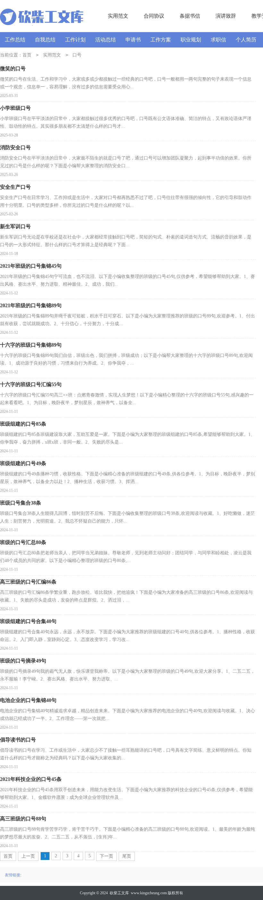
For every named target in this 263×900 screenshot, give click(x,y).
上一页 (28, 856)
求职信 (218, 39)
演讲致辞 (226, 16)
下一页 (106, 856)
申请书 (133, 39)
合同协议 (154, 16)
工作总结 (15, 39)
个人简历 (246, 39)
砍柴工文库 (119, 893)
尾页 (126, 856)
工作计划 (75, 39)
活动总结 (105, 39)
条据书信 (190, 16)
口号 (76, 55)
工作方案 (160, 39)
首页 (26, 55)
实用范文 (118, 16)
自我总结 (45, 39)
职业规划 (191, 39)
